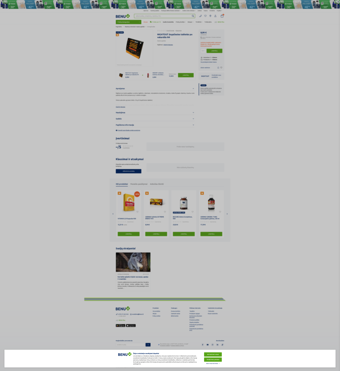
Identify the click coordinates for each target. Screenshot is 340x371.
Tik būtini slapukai (213, 359)
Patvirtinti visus (213, 354)
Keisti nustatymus (212, 363)
